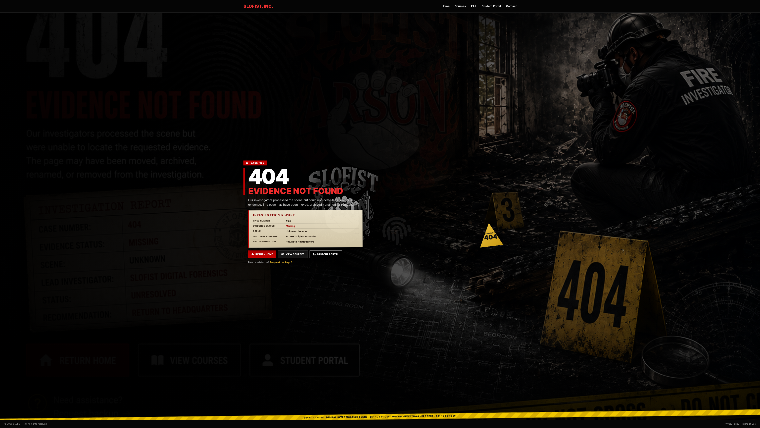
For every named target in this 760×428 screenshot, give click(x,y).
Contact (511, 6)
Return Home (264, 254)
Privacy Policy (732, 424)
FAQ (474, 6)
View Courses (295, 254)
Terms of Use (749, 424)
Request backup (280, 262)
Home (445, 6)
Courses (460, 6)
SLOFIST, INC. (258, 6)
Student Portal (491, 6)
